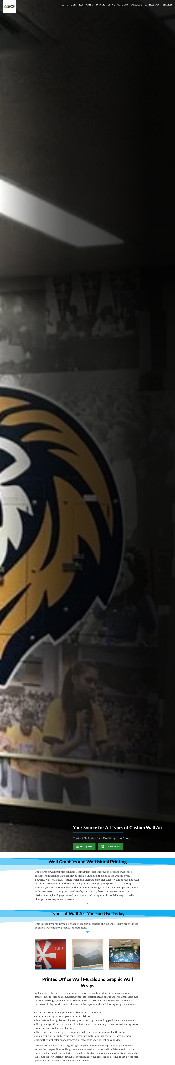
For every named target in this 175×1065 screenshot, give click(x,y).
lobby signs (50, 1000)
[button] (84, 846)
